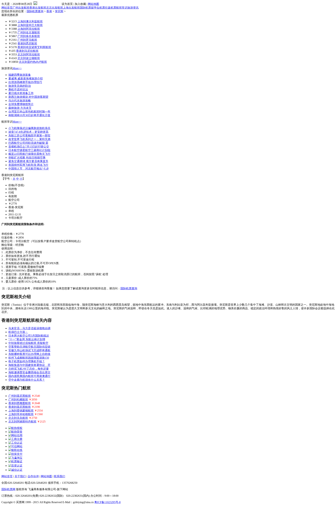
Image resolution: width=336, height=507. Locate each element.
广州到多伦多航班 (29, 36)
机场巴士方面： (18, 331)
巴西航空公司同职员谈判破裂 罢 (28, 142)
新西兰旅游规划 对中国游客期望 (28, 96)
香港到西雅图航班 (19, 403)
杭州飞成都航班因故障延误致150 (28, 357)
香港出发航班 (37, 7)
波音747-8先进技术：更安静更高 (28, 131)
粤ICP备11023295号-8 (107, 502)
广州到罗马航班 (27, 39)
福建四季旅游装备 (19, 74)
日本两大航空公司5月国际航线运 (28, 335)
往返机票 (110, 7)
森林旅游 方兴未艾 (19, 107)
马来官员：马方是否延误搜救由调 (29, 328)
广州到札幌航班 (18, 399)
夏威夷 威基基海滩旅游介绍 (25, 78)
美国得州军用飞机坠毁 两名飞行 (28, 164)
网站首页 (7, 7)
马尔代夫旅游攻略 (19, 100)
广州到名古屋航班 (29, 32)
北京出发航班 (54, 7)
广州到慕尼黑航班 (19, 395)
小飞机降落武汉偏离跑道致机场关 (29, 128)
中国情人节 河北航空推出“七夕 (28, 168)
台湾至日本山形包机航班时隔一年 (29, 111)
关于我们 (20, 476)
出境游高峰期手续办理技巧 (25, 82)
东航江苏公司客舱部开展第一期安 (29, 135)
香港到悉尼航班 (27, 43)
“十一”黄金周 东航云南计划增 (26, 339)
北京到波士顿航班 (29, 58)
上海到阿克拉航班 (29, 28)
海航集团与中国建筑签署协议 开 (29, 365)
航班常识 (121, 7)
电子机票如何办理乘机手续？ (26, 361)
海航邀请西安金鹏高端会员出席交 (29, 372)
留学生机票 (98, 7)
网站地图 (93, 3)
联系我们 (59, 476)
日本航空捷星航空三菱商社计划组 (29, 150)
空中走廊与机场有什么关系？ (26, 379)
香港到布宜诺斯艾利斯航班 (34, 47)
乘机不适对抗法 (18, 89)
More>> (17, 68)
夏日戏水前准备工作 (21, 93)
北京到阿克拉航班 (29, 54)
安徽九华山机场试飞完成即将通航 (29, 350)
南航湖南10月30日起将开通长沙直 (29, 115)
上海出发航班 (71, 7)
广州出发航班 (21, 7)
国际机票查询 (35, 11)
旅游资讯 (133, 7)
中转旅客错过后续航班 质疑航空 (28, 342)
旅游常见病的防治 (19, 85)
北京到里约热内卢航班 (33, 61)
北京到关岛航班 (18, 417)
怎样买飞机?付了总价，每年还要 (28, 368)
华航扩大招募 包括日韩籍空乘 (27, 157)
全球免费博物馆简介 (21, 104)
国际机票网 (8, 489)
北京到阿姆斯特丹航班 (22, 421)
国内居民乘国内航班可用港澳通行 (29, 376)
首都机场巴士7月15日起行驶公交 (28, 146)
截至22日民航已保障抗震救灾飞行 (29, 153)
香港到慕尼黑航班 (19, 406)
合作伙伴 (33, 476)
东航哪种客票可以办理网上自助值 (29, 354)
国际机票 (85, 7)
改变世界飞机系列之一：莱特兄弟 (29, 139)
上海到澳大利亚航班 (30, 21)
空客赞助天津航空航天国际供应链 (29, 346)
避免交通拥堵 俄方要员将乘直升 (28, 161)
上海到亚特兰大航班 (30, 25)
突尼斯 (59, 11)
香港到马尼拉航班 (27, 50)
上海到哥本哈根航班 (21, 414)
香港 (49, 11)
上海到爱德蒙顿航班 (21, 410)
